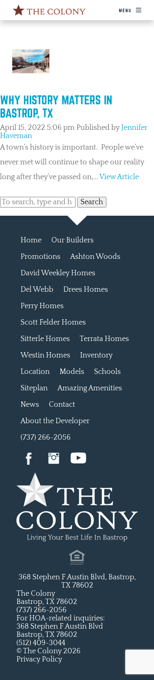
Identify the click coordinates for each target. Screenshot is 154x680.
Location (35, 372)
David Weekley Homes (58, 273)
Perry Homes (42, 306)
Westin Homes (45, 355)
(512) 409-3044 (40, 643)
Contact (62, 405)
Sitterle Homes (45, 339)
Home (31, 240)
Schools (107, 372)
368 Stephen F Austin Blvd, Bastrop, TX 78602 (77, 581)
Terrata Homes (104, 339)
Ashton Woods (95, 257)
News (30, 405)
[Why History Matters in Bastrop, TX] (31, 89)
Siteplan (34, 388)
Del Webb (37, 290)
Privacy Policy (39, 659)
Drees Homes (85, 290)
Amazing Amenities (89, 388)
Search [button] (91, 202)
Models (72, 372)
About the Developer (55, 421)
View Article (119, 177)
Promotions (40, 257)
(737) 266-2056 (46, 437)
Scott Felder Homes (53, 322)
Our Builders (72, 240)
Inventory (96, 355)
